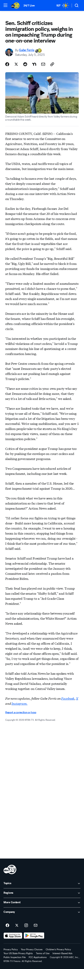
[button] (5, 5)
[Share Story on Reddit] (25, 64)
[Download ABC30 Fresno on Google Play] (34, 936)
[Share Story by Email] (43, 64)
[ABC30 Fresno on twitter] (17, 925)
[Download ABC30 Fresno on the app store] (13, 936)
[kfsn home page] (10, 869)
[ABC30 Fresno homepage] (15, 5)
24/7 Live (29, 5)
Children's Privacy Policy (58, 949)
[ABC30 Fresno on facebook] (7, 925)
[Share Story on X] (16, 64)
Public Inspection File (15, 957)
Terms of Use (42, 953)
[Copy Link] (52, 64)
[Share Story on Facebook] (7, 64)
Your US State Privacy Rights (18, 953)
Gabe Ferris (26, 50)
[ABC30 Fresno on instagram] (26, 925)
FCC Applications (38, 957)
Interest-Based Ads (62, 953)
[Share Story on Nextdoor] (34, 64)
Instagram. (19, 703)
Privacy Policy (11, 949)
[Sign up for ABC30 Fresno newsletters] (35, 925)
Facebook (67, 698)
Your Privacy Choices (32, 949)
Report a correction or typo (20, 712)
